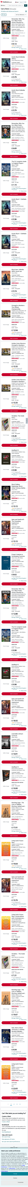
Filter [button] (4, 14)
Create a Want (6, 1121)
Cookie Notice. (12, 1168)
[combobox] (16, 5)
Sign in (21, 2)
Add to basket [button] (14, 52)
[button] (22, 49)
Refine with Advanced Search (10, 11)
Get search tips (6, 1136)
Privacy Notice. (4, 1171)
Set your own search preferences (11, 1141)
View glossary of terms (8, 1139)
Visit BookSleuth (6, 1132)
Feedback (26, 420)
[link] (26, 11)
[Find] (25, 5)
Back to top (14, 1147)
